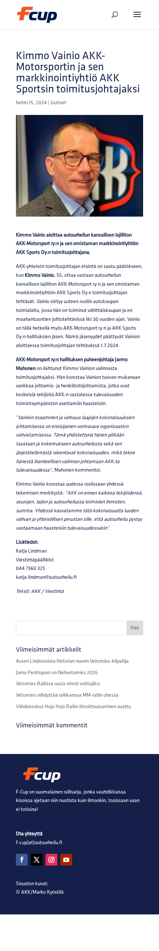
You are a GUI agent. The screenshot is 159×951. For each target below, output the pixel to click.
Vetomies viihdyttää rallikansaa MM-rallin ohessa (67, 695)
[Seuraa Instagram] (51, 860)
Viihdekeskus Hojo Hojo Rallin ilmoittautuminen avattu (73, 706)
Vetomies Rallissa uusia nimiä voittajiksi (58, 683)
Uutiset (58, 102)
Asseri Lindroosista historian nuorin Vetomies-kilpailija (72, 661)
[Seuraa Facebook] (22, 860)
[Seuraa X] (37, 860)
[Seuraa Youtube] (66, 860)
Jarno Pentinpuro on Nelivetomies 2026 (57, 672)
